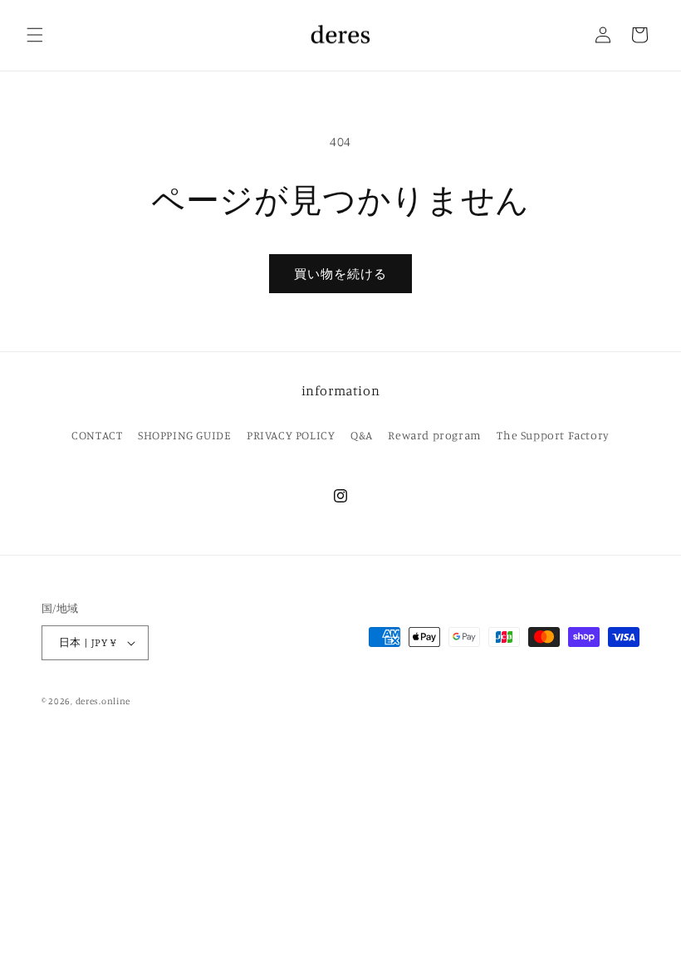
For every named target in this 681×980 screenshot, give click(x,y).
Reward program (434, 435)
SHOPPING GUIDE (184, 435)
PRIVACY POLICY (291, 435)
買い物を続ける (340, 274)
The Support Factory (553, 435)
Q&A (361, 435)
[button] (35, 35)
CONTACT (96, 435)
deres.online (103, 701)
